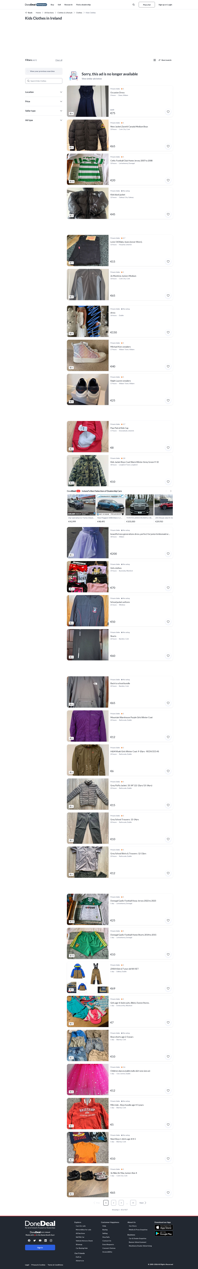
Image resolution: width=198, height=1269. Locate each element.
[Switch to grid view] (154, 60)
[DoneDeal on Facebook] (29, 1240)
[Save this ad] (168, 111)
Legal (27, 1265)
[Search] (28, 81)
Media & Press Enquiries (138, 1230)
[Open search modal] (134, 4)
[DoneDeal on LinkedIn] (45, 1240)
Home (38, 12)
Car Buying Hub (81, 1248)
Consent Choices (108, 1248)
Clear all (58, 60)
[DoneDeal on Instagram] (51, 1240)
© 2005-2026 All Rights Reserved (160, 1264)
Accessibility (107, 1252)
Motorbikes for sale (83, 1230)
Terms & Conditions (55, 1265)
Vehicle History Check (84, 1241)
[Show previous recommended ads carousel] (166, 491)
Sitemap (79, 1244)
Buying (104, 1230)
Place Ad (146, 5)
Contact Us (106, 1241)
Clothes (79, 12)
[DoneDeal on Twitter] (34, 1240)
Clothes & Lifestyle (64, 12)
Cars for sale (81, 1226)
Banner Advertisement (137, 1242)
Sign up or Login (165, 4)
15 (133, 1203)
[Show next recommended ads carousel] (171, 491)
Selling (104, 1233)
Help (104, 1226)
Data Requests (108, 1244)
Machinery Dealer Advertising (140, 1246)
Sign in (40, 1247)
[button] (83, 4)
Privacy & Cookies (38, 1265)
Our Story (133, 1226)
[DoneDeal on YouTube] (40, 1240)
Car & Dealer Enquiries (137, 1238)
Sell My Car (80, 1237)
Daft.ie (78, 1257)
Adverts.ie (80, 1261)
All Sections (49, 12)
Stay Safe (106, 1237)
